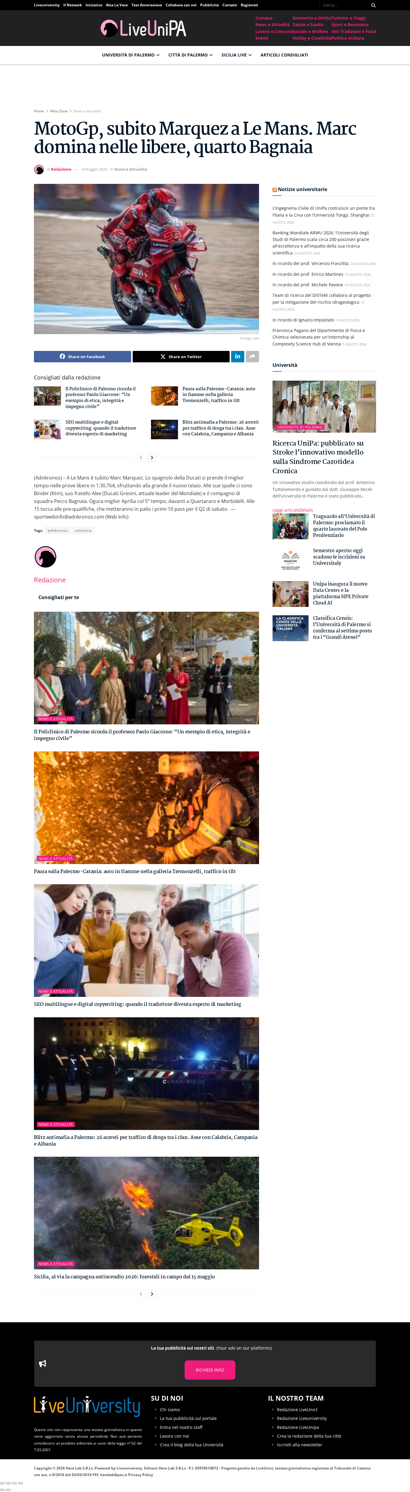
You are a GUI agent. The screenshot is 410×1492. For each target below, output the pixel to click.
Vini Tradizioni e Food (353, 31)
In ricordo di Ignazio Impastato (303, 320)
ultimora (83, 530)
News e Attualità (272, 24)
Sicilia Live (234, 55)
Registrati (249, 5)
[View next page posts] (151, 457)
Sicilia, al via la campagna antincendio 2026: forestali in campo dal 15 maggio (124, 1277)
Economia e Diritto (312, 18)
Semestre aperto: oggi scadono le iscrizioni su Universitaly (339, 557)
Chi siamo (170, 1409)
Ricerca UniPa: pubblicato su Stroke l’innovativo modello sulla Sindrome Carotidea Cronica (318, 457)
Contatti (229, 5)
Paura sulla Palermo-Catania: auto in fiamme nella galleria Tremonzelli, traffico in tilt (218, 394)
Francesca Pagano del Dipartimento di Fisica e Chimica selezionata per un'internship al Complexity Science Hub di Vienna (319, 337)
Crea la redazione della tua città (309, 1436)
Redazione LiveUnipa (298, 1427)
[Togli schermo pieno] (14, 1483)
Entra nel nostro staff (181, 1427)
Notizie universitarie (302, 189)
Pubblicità (209, 5)
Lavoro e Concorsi (274, 31)
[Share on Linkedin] (237, 356)
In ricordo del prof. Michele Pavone (308, 285)
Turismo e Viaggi (348, 18)
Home (39, 111)
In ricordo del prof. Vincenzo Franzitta (310, 263)
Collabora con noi (181, 5)
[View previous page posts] (141, 457)
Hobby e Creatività (312, 38)
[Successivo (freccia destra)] (8, 1490)
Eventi (261, 38)
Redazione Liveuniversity (302, 1418)
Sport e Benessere (350, 24)
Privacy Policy (140, 1474)
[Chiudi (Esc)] (2, 1483)
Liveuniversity (47, 5)
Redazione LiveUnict (297, 1409)
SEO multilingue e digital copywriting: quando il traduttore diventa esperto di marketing (100, 428)
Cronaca (263, 18)
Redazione (61, 169)
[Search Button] (372, 5)
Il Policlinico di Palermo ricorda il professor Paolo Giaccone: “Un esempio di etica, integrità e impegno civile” (100, 397)
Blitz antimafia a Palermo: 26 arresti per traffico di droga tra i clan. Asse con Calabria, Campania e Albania (220, 428)
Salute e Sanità (308, 24)
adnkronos (58, 530)
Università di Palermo (128, 55)
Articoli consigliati (284, 55)
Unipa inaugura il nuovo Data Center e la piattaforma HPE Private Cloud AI (341, 593)
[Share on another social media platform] (252, 356)
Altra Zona (59, 111)
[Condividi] (8, 1483)
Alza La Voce (117, 5)
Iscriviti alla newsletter (299, 1445)
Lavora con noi (174, 1436)
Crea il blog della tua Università (191, 1445)
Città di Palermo (188, 55)
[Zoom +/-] (20, 1483)
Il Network (72, 5)
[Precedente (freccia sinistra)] (2, 1490)
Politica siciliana (347, 38)
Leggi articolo (293, 510)
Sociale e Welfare (310, 31)
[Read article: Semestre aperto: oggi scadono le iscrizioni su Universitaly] (291, 561)
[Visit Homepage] (145, 28)
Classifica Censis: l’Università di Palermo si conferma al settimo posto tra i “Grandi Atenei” (342, 628)
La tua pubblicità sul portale (188, 1418)
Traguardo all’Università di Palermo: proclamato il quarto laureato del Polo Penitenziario (344, 526)
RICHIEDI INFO (210, 1370)
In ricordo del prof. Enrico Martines (308, 274)
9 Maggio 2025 (94, 169)
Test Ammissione (146, 5)
